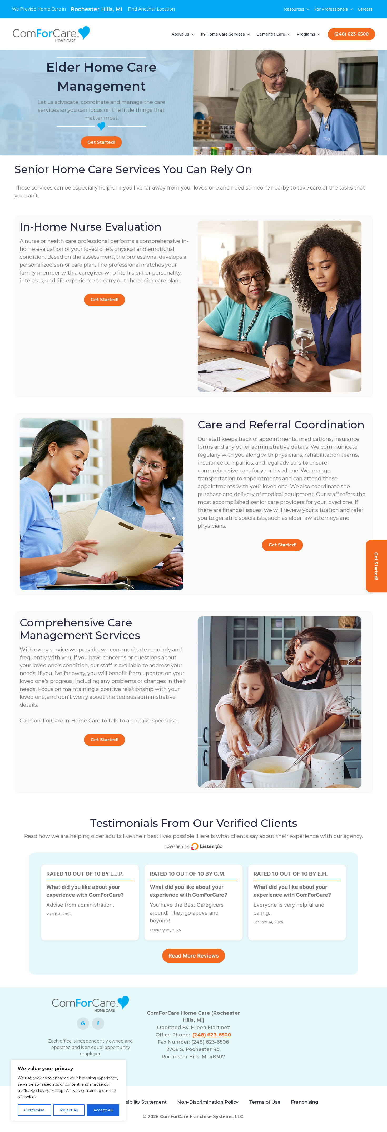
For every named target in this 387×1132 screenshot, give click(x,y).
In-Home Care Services (223, 34)
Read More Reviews (193, 956)
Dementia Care (270, 34)
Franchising (304, 1102)
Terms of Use (264, 1102)
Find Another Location (151, 9)
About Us (180, 34)
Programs (306, 34)
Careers (365, 9)
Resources (294, 9)
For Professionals (331, 9)
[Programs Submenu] (318, 34)
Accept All (103, 1110)
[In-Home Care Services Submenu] (248, 34)
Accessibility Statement (139, 1102)
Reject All (69, 1110)
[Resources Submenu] (308, 9)
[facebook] (98, 1023)
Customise (34, 1110)
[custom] (83, 1023)
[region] (68, 1090)
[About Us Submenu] (193, 34)
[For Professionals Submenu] (351, 9)
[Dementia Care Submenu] (288, 34)
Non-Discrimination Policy (208, 1102)
